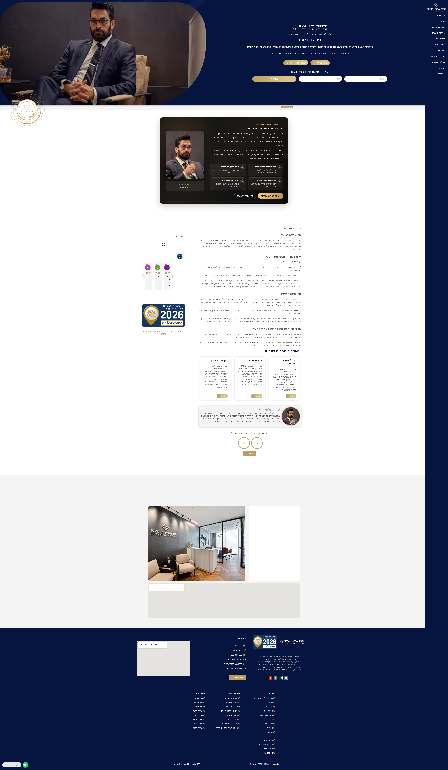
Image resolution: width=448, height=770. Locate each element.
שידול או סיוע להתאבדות (289, 362)
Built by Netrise (172, 764)
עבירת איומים (255, 360)
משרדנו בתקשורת (438, 56)
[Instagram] (281, 678)
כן (257, 443)
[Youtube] (270, 678)
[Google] (275, 678)
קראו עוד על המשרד (245, 196)
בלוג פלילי (441, 50)
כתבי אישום (440, 38)
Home (298, 228)
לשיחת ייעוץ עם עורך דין (271, 196)
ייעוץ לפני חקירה (438, 27)
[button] (146, 236)
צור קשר (441, 74)
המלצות (442, 68)
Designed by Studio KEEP (190, 764)
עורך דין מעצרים (438, 33)
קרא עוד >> (291, 396)
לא (244, 443)
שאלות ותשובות (438, 62)
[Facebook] (286, 678)
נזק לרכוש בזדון (219, 360)
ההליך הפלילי (439, 44)
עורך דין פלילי (439, 15)
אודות (442, 21)
